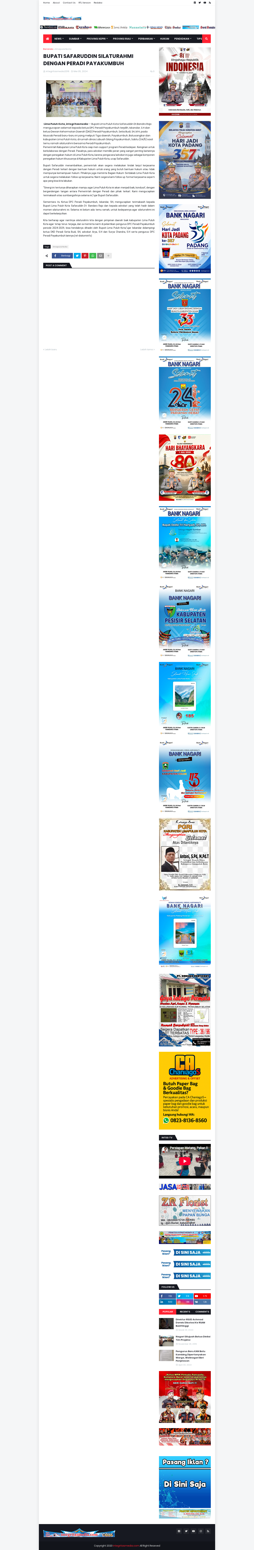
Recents (185, 1311)
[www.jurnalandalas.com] (126, 28)
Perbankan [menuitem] (145, 38)
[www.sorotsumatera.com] (215, 28)
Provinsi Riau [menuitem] (122, 38)
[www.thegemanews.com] (161, 28)
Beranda (48, 49)
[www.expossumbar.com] (179, 28)
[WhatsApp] (92, 255)
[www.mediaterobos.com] (90, 28)
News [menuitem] (58, 38)
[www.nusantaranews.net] (144, 28)
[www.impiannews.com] (55, 28)
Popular (168, 1311)
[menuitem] (47, 38)
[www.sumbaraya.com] (72, 28)
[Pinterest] (85, 255)
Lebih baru (51, 349)
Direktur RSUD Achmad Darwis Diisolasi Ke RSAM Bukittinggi (190, 1322)
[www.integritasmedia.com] (197, 28)
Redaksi (98, 2)
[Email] (100, 255)
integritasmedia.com (126, 1545)
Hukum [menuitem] (164, 38)
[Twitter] (77, 255)
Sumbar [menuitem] (74, 38)
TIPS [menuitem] (199, 38)
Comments (202, 1311)
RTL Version (85, 2)
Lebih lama (146, 349)
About (56, 2)
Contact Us (69, 2)
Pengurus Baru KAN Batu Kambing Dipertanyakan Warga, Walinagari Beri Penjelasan (191, 1356)
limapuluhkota (63, 49)
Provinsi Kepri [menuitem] (96, 38)
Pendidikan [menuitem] (181, 38)
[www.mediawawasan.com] (108, 28)
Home (46, 2)
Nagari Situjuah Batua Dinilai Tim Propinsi (193, 1338)
